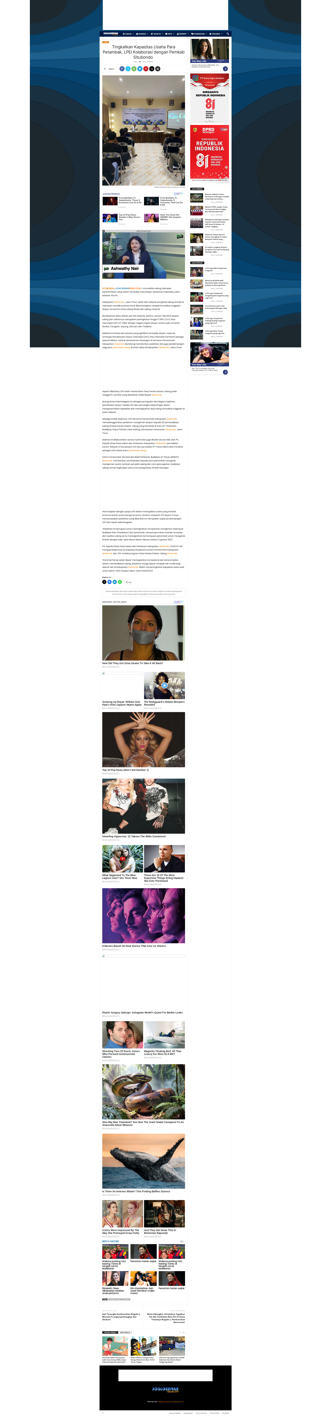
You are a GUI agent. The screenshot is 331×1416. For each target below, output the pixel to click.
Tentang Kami (188, 1413)
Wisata (157, 34)
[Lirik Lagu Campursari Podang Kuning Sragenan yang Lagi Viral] (196, 322)
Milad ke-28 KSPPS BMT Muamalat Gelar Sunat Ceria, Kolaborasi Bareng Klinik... (216, 282)
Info (169, 34)
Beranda (104, 39)
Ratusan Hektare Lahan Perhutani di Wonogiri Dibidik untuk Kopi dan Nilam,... (217, 196)
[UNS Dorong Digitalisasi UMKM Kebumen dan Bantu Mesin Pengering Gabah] (172, 1346)
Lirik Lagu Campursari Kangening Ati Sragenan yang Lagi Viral (216, 295)
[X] (128, 68)
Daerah (142, 34)
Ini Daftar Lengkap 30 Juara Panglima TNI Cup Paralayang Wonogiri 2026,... (217, 249)
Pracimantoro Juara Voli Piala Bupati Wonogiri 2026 (216, 307)
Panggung (199, 34)
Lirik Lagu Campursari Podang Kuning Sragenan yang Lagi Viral (215, 320)
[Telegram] (139, 68)
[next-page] (183, 1332)
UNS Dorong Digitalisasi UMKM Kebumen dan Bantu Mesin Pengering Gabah (171, 1359)
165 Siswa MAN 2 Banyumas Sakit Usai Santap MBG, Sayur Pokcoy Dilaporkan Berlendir (114, 1359)
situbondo (125, 1299)
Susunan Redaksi (175, 1413)
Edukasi (216, 34)
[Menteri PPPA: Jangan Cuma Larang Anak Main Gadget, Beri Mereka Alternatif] (196, 210)
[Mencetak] (157, 68)
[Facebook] (122, 68)
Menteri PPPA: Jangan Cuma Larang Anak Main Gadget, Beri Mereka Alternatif (216, 209)
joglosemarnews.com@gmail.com (171, 1402)
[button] (228, 34)
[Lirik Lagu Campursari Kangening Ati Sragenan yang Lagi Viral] (196, 297)
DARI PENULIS (125, 1332)
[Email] (151, 68)
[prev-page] (180, 1332)
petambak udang (121, 347)
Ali (140, 62)
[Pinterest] (145, 68)
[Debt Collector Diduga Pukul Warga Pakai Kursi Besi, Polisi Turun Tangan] (144, 1346)
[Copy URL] (163, 68)
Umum (128, 34)
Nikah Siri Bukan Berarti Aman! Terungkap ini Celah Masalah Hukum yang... (216, 236)
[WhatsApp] (134, 68)
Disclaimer (225, 1413)
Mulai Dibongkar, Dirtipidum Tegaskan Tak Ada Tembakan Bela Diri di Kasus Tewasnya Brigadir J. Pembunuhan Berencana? (166, 1318)
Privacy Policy (214, 1413)
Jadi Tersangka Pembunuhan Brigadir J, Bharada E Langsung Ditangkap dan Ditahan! (121, 1317)
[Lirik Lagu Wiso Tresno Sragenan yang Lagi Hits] (196, 334)
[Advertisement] (143, 370)
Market (183, 34)
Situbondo (119, 302)
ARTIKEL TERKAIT (110, 1332)
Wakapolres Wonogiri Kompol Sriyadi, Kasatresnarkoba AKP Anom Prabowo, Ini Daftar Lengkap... (217, 223)
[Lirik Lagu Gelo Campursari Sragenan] (196, 272)
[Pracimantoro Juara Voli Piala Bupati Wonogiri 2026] (196, 309)
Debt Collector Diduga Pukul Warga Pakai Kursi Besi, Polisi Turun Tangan (143, 1359)
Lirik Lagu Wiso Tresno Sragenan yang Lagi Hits (214, 332)
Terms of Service (201, 1413)
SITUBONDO (108, 288)
